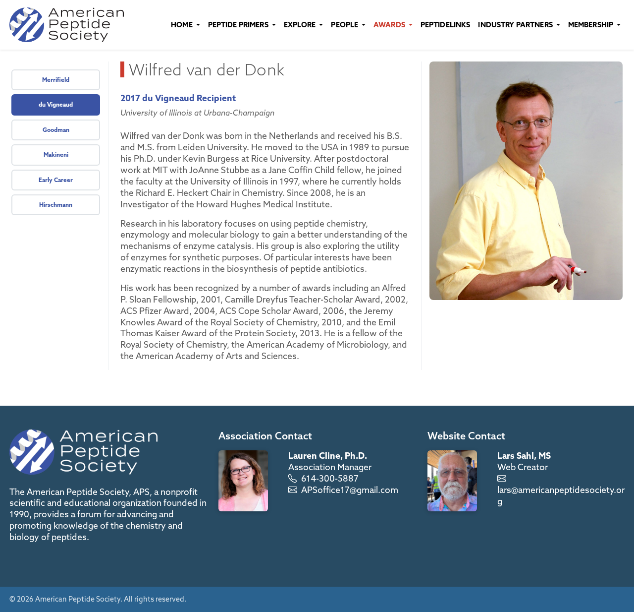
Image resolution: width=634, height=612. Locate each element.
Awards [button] (390, 24)
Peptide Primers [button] (239, 24)
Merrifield (55, 79)
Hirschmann (55, 204)
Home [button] (182, 24)
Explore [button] (300, 24)
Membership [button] (591, 24)
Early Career (56, 180)
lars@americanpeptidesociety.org (561, 495)
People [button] (345, 24)
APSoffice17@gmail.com (349, 489)
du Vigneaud (56, 104)
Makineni (56, 154)
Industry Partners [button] (516, 24)
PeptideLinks (446, 24)
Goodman (56, 129)
